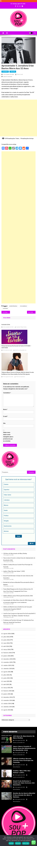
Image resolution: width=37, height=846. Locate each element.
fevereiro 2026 (7, 652)
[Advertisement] (18, 118)
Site (4, 423)
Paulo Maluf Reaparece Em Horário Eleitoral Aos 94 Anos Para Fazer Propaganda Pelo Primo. (18, 590)
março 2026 (6, 649)
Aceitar (11, 843)
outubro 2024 (7, 703)
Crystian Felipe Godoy (21, 327)
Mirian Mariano (16, 767)
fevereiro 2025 (7, 691)
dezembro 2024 (7, 697)
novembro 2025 (7, 662)
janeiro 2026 (6, 656)
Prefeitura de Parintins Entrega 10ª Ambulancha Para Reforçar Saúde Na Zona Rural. (18, 621)
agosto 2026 (6, 633)
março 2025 (6, 687)
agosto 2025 (6, 671)
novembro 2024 (7, 700)
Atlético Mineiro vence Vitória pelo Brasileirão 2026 (18, 595)
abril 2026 (6, 646)
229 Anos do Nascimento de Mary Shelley (15, 553)
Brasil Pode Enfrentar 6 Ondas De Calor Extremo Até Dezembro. (18, 577)
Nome (5, 409)
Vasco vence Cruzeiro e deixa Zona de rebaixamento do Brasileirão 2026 (19, 559)
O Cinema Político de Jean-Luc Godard (7, 312)
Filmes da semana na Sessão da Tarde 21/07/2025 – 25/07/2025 (16, 346)
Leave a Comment (7, 76)
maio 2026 (6, 643)
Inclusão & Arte (5, 324)
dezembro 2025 (7, 659)
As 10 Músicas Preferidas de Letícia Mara (32, 312)
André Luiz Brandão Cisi (20, 350)
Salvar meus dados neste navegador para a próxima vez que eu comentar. (8, 437)
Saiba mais (26, 843)
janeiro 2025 (6, 694)
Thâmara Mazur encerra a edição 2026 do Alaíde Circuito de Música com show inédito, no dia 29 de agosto (17, 373)
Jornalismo (23, 306)
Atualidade (5, 71)
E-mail (5, 416)
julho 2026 (6, 636)
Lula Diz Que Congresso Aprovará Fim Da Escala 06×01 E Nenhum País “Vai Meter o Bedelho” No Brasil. (19, 614)
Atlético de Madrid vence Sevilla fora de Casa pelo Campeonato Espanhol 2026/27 (17, 608)
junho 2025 (6, 678)
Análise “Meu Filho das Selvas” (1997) (14, 571)
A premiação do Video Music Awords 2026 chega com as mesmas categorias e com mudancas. (18, 601)
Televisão (12, 71)
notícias (5, 308)
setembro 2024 (7, 706)
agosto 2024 (6, 710)
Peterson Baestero (20, 376)
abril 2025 (6, 684)
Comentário (7, 392)
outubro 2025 (7, 665)
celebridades (13, 306)
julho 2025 (6, 675)
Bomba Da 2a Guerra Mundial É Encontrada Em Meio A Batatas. (18, 583)
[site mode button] (31, 33)
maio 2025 (6, 681)
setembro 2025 (7, 668)
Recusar (18, 843)
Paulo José (20, 74)
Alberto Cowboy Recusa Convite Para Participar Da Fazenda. (17, 566)
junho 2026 (6, 640)
